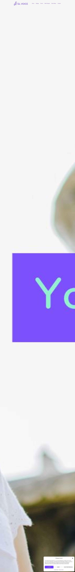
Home (33, 3)
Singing (37, 3)
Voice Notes (53, 3)
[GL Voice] (20, 3)
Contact (59, 3)
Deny (58, 567)
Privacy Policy (61, 569)
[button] (72, 558)
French (41, 3)
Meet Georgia (47, 3)
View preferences (68, 567)
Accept (49, 567)
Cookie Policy (56, 569)
